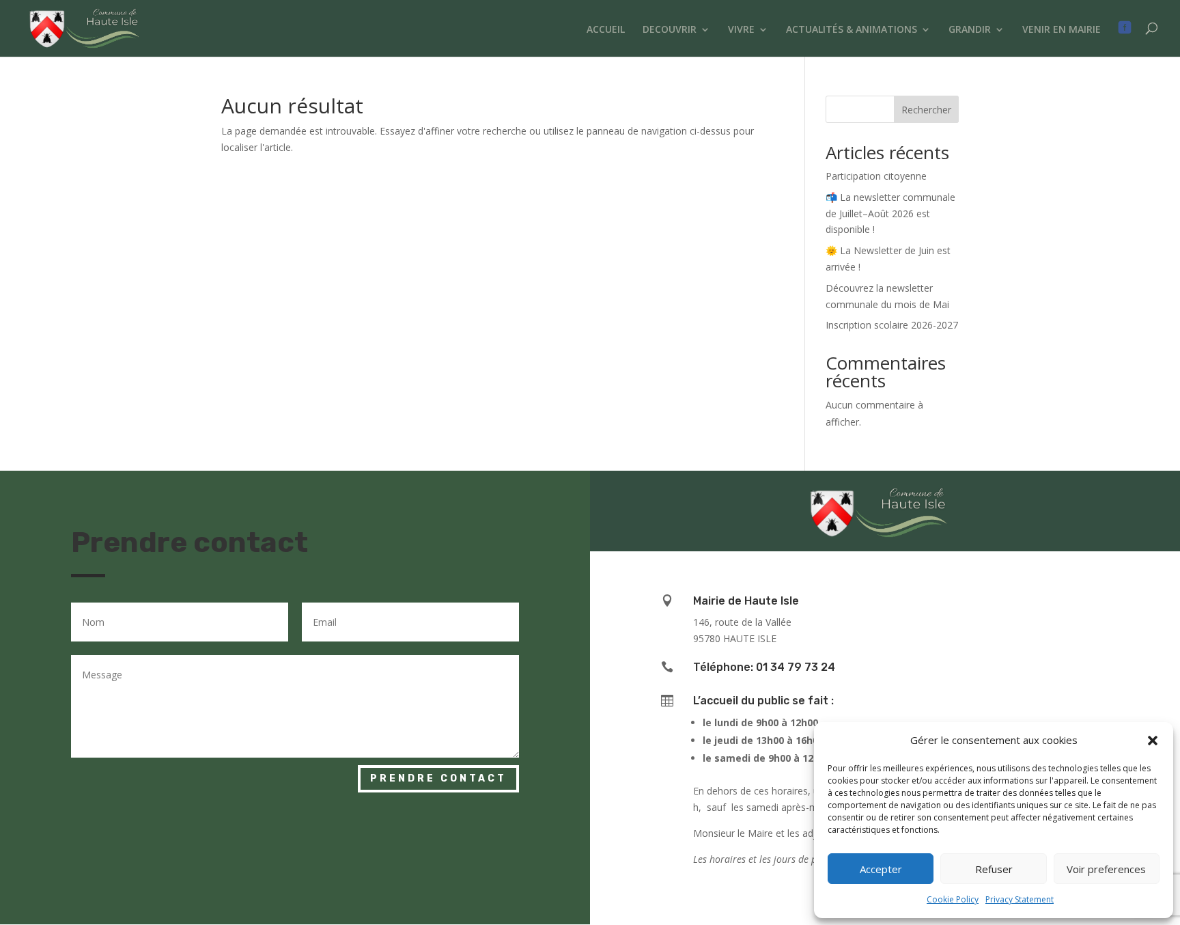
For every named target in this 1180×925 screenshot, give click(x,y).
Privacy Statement (1019, 899)
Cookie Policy (953, 899)
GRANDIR (970, 30)
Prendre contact (438, 778)
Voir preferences (1106, 869)
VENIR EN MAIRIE (1061, 30)
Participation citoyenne (876, 175)
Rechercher (926, 109)
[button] (1153, 740)
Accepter (881, 869)
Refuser (994, 869)
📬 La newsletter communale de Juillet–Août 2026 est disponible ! (890, 213)
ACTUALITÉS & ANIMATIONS (851, 30)
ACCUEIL (606, 30)
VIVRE (741, 30)
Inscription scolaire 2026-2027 (892, 324)
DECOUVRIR (670, 30)
